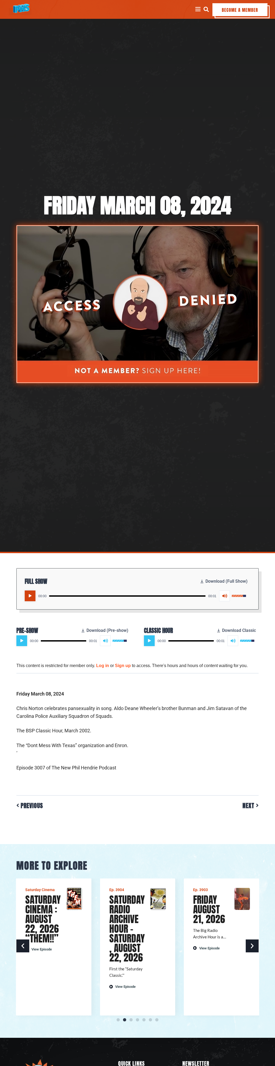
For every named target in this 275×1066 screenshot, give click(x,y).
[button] (206, 9)
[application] (135, 595)
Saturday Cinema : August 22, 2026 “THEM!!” (43, 918)
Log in (102, 665)
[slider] (127, 596)
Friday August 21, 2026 (209, 909)
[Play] (30, 595)
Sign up (123, 665)
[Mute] (224, 595)
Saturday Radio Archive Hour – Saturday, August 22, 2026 (127, 928)
